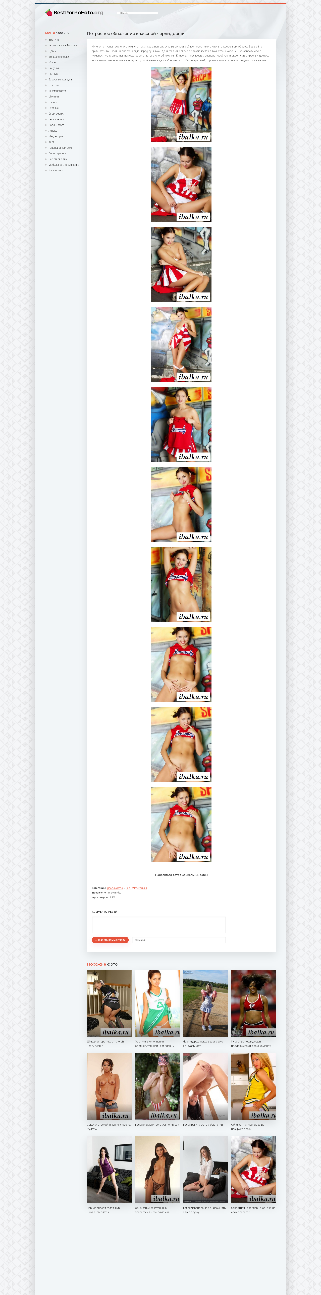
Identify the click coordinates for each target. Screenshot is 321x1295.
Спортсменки (56, 113)
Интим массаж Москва (62, 45)
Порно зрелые (57, 153)
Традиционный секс (60, 147)
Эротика (53, 39)
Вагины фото (56, 125)
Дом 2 (52, 51)
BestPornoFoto (78, 13)
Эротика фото (115, 888)
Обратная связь (58, 159)
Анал (51, 142)
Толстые (53, 85)
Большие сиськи (58, 56)
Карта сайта (55, 170)
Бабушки (54, 68)
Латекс (52, 130)
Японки (52, 102)
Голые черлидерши (136, 888)
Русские (53, 108)
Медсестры (55, 136)
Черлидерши (56, 119)
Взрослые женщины (60, 79)
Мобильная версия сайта (63, 164)
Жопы (52, 62)
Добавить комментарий (110, 939)
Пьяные (53, 73)
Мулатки (53, 96)
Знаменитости (57, 90)
